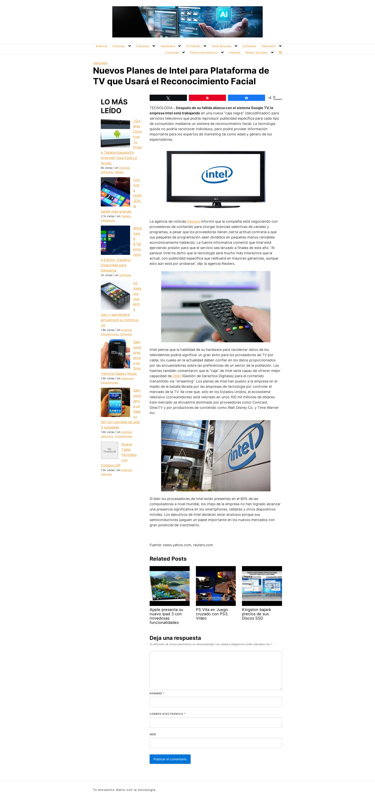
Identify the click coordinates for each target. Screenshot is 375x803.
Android (101, 46)
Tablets (119, 172)
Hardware (168, 46)
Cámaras (142, 46)
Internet (234, 52)
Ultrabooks (108, 220)
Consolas (172, 52)
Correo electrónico (168, 713)
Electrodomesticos (204, 52)
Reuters (193, 221)
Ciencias (118, 46)
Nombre (157, 693)
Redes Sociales (256, 52)
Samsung (127, 378)
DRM (176, 376)
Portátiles (193, 46)
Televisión (268, 46)
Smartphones (221, 46)
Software (249, 46)
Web (153, 734)
